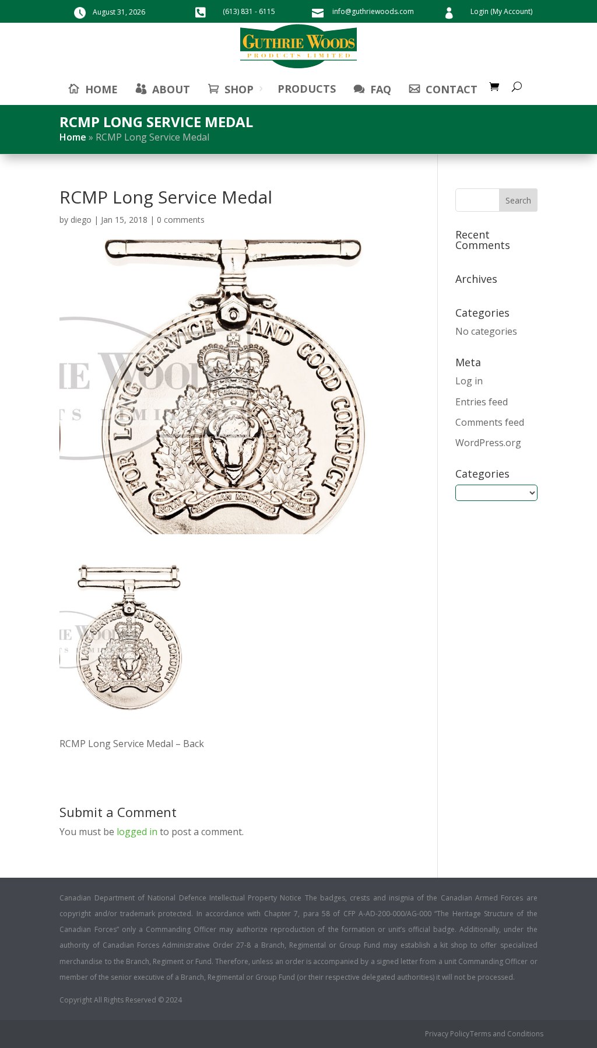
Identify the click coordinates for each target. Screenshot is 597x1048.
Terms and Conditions (506, 1034)
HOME (101, 89)
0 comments (181, 219)
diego (81, 219)
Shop (239, 89)
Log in (469, 380)
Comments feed (489, 422)
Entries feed (481, 401)
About (171, 89)
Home (72, 137)
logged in (137, 831)
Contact (451, 89)
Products (307, 89)
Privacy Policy (447, 1034)
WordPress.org (488, 442)
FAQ (380, 89)
